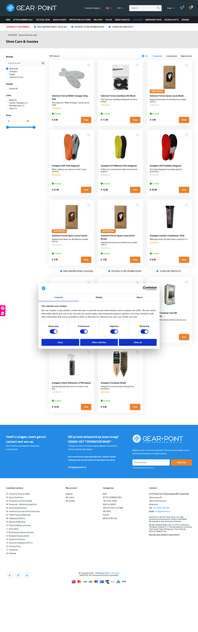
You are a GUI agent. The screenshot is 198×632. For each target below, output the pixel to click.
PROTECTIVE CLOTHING (80, 20)
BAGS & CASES (59, 20)
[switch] (84, 331)
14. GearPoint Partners (15, 539)
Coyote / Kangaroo (18, 103)
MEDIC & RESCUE (122, 20)
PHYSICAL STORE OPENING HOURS (89, 27)
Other (13, 108)
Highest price (186, 56)
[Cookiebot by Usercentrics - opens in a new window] (145, 288)
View (86, 120)
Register (69, 494)
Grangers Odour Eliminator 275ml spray (71, 382)
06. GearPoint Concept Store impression (23, 511)
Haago (12, 74)
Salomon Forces (16, 77)
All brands (13, 69)
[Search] (158, 8)
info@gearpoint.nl (77, 467)
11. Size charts (12, 529)
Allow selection (99, 342)
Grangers (13, 71)
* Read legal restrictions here (143, 468)
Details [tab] (99, 297)
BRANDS (185, 20)
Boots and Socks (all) (28, 35)
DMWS (107, 573)
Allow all (138, 342)
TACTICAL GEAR (43, 20)
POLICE (108, 20)
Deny (60, 342)
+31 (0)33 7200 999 (161, 508)
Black (13, 100)
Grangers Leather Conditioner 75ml (167, 235)
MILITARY (98, 20)
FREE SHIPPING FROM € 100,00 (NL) (52, 27)
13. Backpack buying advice (17, 536)
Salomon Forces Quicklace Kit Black (118, 95)
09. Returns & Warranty (16, 522)
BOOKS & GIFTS (172, 20)
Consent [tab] (59, 297)
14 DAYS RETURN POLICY (122, 27)
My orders (70, 497)
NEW (8, 20)
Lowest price (171, 56)
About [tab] (139, 297)
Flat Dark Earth (16, 106)
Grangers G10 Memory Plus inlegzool (119, 165)
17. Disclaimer (12, 550)
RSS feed (115, 573)
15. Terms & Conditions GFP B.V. (19, 543)
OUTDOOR (137, 20)
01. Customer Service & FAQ (18, 494)
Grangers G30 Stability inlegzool (165, 165)
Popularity (157, 56)
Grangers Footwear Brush (113, 382)
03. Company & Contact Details (19, 501)
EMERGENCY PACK (153, 20)
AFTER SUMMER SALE (23, 20)
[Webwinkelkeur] (189, 573)
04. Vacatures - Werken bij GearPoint (21, 504)
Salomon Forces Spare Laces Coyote (69, 235)
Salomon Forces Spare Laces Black (167, 95)
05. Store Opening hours (16, 508)
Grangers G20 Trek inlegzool (65, 165)
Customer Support (92, 8)
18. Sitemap (11, 553)
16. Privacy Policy (13, 546)
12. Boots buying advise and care (20, 532)
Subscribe (181, 462)
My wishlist (70, 501)
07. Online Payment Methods (18, 515)
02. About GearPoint (14, 497)
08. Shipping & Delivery (15, 518)
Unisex (13, 89)
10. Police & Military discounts (18, 525)
